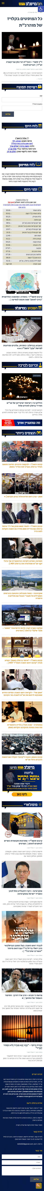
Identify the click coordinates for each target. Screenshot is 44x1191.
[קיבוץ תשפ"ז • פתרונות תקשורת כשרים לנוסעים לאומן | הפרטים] (22, 825)
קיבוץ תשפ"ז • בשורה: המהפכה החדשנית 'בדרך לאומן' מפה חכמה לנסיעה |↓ (22, 298)
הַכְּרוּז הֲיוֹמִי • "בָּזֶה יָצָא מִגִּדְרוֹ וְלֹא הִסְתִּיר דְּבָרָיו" (22, 1047)
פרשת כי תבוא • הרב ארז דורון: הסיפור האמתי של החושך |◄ (23, 997)
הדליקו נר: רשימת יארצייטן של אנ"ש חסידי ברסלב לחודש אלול (24, 404)
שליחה (7, 114)
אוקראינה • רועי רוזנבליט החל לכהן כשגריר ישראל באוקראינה (25, 892)
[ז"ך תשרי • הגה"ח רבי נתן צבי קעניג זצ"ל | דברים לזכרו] (22, 45)
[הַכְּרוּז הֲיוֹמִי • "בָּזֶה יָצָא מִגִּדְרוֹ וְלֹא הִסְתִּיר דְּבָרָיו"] (22, 1028)
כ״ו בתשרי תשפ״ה (30, 69)
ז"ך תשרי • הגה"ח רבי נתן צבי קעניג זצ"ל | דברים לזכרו (24, 63)
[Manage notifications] (38, 1185)
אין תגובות (18, 69)
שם (41, 96)
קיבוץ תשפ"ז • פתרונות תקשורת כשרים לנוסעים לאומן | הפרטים (23, 842)
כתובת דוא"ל (37, 104)
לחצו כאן (5, 1089)
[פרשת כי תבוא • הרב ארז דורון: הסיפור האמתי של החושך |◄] (22, 980)
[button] (41, 9)
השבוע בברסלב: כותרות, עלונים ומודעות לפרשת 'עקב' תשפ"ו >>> (22, 347)
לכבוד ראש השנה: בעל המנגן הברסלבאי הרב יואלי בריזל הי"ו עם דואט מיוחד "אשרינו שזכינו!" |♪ (23, 948)
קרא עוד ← (39, 79)
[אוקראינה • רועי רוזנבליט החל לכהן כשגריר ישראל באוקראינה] (22, 874)
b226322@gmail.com (25, 1144)
